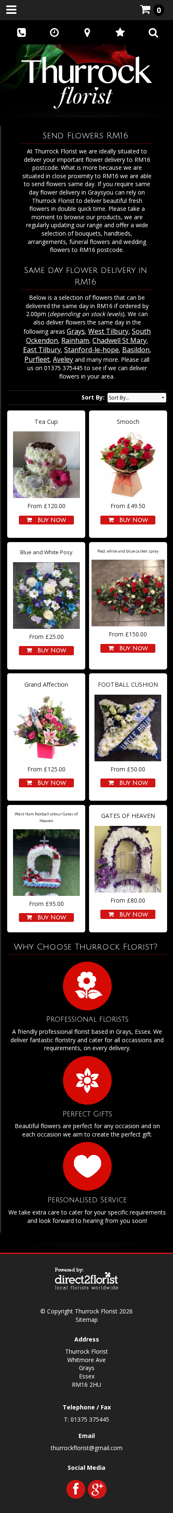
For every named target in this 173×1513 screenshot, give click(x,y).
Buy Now (49, 520)
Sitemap (87, 1320)
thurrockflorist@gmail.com (87, 1448)
